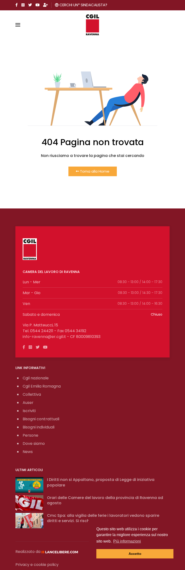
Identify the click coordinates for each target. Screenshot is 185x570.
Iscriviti (29, 411)
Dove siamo (34, 443)
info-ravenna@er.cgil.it (44, 336)
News (28, 451)
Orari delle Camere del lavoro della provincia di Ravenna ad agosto (105, 500)
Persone (30, 435)
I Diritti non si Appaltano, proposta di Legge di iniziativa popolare (100, 482)
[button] (17, 24)
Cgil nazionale (36, 378)
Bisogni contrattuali (41, 419)
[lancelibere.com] (61, 551)
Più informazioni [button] (127, 541)
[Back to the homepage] (92, 25)
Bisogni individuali (38, 427)
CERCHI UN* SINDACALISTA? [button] (83, 4)
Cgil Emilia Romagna (42, 386)
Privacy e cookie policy (37, 564)
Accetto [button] (135, 554)
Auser (28, 402)
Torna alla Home (94, 171)
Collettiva (32, 394)
